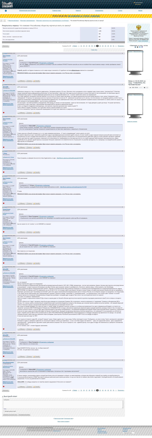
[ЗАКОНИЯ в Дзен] (137, 47)
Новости (78, 10)
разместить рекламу (132, 121)
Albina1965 (5, 86)
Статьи (120, 10)
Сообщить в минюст (102, 432)
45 (108, 46)
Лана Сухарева (6, 55)
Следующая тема (68, 418)
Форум (140, 10)
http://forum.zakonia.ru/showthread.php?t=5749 (70, 158)
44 (105, 46)
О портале (125, 429)
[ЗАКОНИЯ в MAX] (142, 47)
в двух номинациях (143, 40)
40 (94, 46)
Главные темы (56, 10)
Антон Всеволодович (8, 362)
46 (110, 46)
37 (86, 46)
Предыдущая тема (58, 418)
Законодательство (101, 431)
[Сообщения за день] (4, 20)
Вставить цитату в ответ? (10, 411)
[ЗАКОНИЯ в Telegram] (139, 47)
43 (102, 46)
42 (100, 46)
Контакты (125, 431)
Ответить (6, 46)
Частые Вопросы (101, 428)
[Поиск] (1, 20)
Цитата (30, 80)
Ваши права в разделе (63, 421)
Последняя (121, 46)
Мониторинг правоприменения (27, 20)
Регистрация (138, 4)
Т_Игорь (5, 153)
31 (81, 46)
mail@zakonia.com (56, 430)
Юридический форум (14, 20)
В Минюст (22, 80)
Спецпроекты (99, 10)
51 (113, 46)
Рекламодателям (127, 428)
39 (92, 46)
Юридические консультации (27, 10)
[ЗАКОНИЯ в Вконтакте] (135, 47)
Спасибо (37, 80)
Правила (99, 429)
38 (89, 46)
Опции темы (94, 49)
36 (83, 46)
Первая (75, 46)
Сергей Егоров (6, 209)
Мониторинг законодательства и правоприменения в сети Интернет (52, 20)
